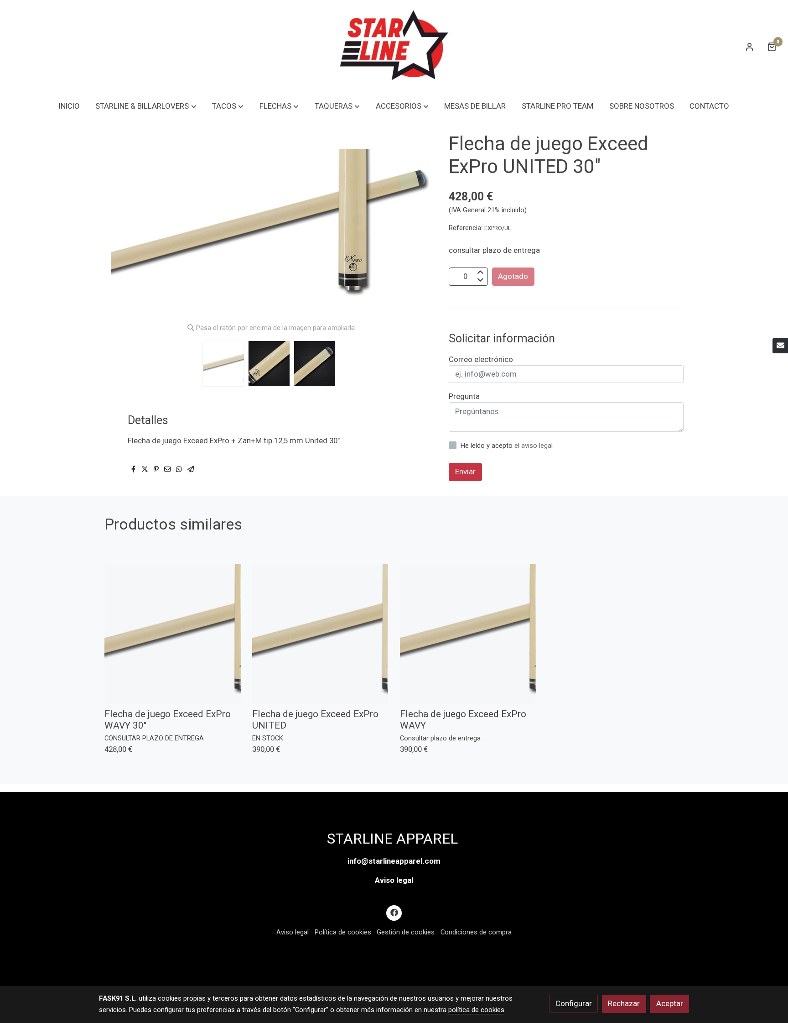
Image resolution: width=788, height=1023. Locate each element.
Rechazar (624, 1003)
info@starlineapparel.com (394, 861)
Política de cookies (343, 932)
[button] (146, 106)
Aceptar (669, 1003)
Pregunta (464, 396)
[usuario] (749, 46)
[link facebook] (394, 912)
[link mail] (780, 346)
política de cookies (476, 1010)
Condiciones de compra (476, 932)
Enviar (465, 471)
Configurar (573, 1003)
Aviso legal (394, 880)
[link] (394, 46)
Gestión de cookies (406, 932)
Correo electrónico (481, 359)
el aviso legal (533, 445)
